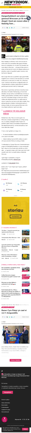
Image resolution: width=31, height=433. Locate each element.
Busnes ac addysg (6, 12)
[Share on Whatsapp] (9, 28)
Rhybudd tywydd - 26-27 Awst (15, 7)
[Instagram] (8, 190)
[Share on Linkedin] (12, 28)
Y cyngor (21, 12)
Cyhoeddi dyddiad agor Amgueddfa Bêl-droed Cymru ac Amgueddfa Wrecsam (11, 246)
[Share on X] (7, 28)
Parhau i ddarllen (15, 360)
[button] (25, 429)
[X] (23, 184)
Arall (3, 258)
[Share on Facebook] (5, 28)
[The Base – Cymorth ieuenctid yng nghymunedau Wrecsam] (25, 232)
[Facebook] (8, 184)
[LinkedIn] (23, 190)
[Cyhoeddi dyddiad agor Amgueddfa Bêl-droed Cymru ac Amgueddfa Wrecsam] (25, 247)
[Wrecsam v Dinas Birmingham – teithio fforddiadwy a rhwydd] (25, 257)
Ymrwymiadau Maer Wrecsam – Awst (11, 237)
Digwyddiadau (5, 249)
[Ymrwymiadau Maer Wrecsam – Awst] (25, 239)
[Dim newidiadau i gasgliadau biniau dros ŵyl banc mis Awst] (25, 269)
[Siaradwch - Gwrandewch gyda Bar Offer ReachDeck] (29, 18)
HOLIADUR (12, 163)
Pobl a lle (15, 12)
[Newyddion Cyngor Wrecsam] (16, 3)
